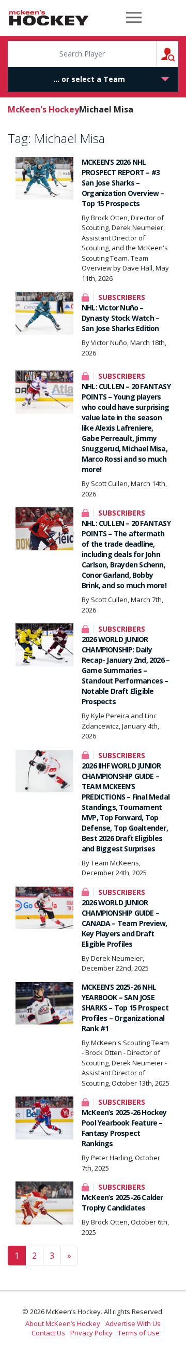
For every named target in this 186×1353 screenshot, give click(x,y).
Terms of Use (139, 1332)
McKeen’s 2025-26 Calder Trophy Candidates (122, 1202)
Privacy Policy (91, 1332)
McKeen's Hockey (49, 18)
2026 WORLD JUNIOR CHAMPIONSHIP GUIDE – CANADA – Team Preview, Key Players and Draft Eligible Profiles (124, 923)
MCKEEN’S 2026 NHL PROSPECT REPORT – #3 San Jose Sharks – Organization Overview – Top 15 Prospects (123, 182)
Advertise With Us (133, 1323)
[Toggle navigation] (134, 17)
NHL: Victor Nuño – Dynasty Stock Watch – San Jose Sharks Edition (120, 318)
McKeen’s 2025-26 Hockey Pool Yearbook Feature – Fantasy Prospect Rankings (124, 1127)
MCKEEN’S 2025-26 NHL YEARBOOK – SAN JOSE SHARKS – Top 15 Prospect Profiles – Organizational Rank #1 (125, 1007)
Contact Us (48, 1332)
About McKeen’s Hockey (62, 1323)
